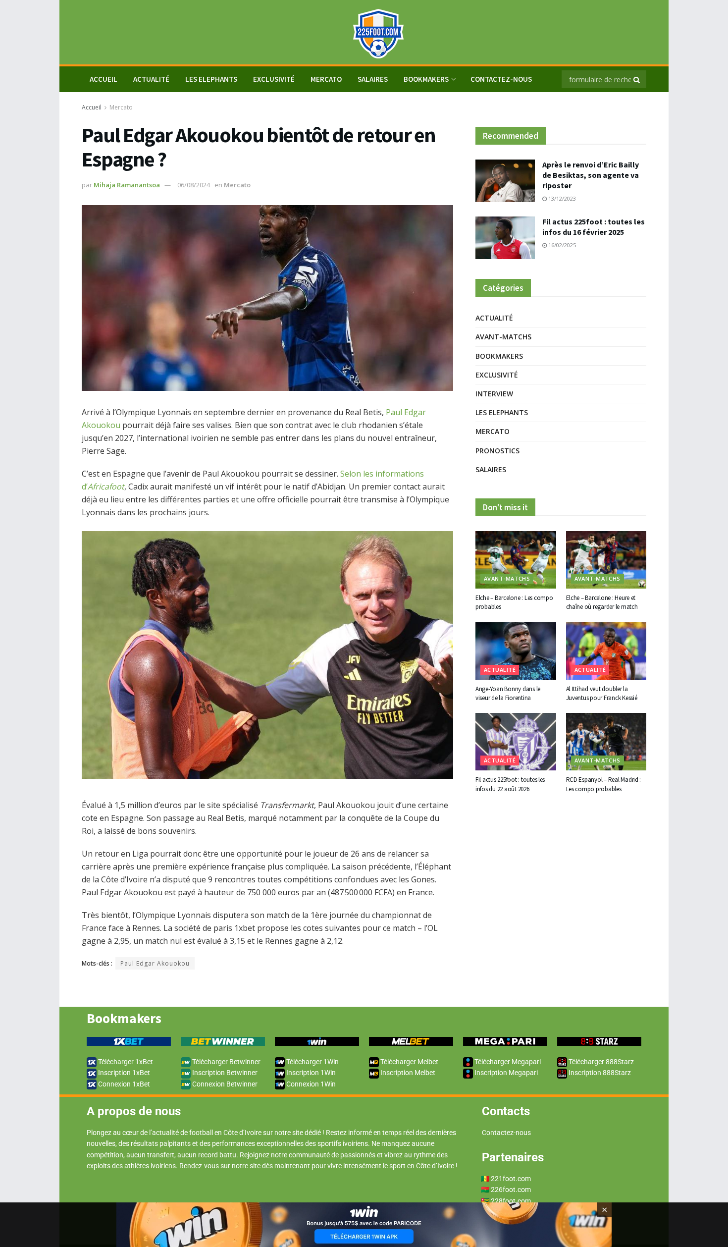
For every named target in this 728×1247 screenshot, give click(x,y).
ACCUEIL (103, 79)
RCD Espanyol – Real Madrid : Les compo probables (603, 784)
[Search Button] (637, 79)
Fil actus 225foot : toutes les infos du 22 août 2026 (510, 784)
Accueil (92, 107)
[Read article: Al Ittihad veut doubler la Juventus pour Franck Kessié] (606, 651)
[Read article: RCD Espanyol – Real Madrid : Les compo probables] (606, 741)
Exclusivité (274, 79)
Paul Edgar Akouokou (155, 963)
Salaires (373, 79)
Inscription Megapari (505, 1073)
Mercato (326, 79)
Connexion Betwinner (224, 1084)
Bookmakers (426, 79)
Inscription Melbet (407, 1073)
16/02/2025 (561, 245)
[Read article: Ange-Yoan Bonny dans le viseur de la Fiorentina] (515, 651)
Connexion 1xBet (123, 1084)
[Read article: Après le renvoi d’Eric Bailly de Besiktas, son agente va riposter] (505, 181)
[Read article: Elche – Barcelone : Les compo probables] (515, 560)
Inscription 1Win (310, 1073)
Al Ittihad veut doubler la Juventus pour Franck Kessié (601, 693)
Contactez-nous (501, 79)
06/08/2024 (193, 184)
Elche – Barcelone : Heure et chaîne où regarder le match (602, 602)
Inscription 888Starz (599, 1073)
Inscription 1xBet (123, 1073)
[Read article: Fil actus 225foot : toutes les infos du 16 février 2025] (505, 238)
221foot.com (511, 1179)
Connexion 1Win (310, 1084)
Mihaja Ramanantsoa (127, 184)
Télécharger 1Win (312, 1062)
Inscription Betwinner (224, 1073)
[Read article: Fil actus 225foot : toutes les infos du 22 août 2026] (515, 741)
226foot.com (511, 1189)
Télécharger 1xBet (125, 1062)
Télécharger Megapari (507, 1062)
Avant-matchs (503, 336)
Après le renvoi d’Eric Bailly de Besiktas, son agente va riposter (590, 175)
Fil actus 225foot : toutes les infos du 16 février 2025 (593, 227)
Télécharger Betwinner (225, 1062)
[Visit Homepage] (364, 32)
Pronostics (497, 450)
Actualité (151, 79)
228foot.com (511, 1201)
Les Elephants (211, 79)
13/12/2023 (561, 198)
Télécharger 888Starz (600, 1062)
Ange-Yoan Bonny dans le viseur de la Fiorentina (507, 693)
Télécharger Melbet (408, 1062)
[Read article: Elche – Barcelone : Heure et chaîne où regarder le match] (606, 560)
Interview (494, 393)
